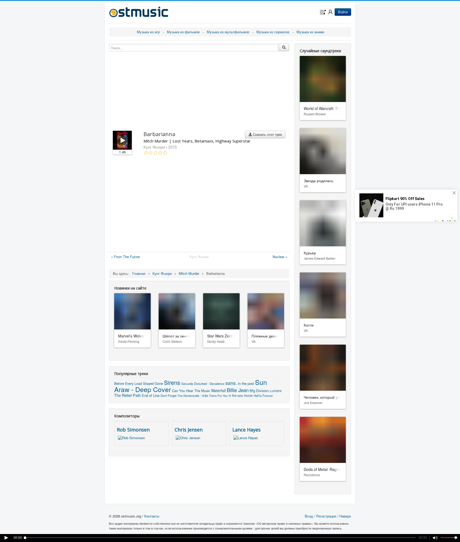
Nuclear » (280, 256)
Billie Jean (238, 389)
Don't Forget (168, 395)
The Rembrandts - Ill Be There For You (203, 395)
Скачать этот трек (267, 134)
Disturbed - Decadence (209, 383)
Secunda (187, 383)
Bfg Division (259, 390)
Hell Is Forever (263, 395)
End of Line (150, 395)
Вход (309, 516)
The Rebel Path (127, 395)
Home (248, 395)
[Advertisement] (199, 204)
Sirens (172, 382)
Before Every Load (128, 383)
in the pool (246, 383)
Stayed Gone (153, 383)
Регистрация (326, 516)
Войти (343, 11)
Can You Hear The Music (191, 390)
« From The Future (125, 256)
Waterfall (218, 390)
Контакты (151, 516)
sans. (231, 383)
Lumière (276, 391)
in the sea (236, 395)
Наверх (345, 516)
